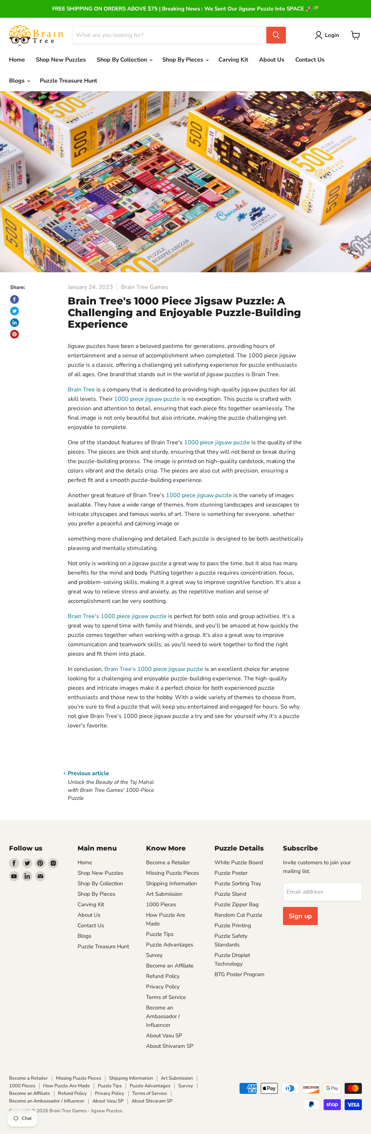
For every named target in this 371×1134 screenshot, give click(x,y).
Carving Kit (233, 60)
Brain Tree (81, 390)
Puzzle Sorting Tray (237, 883)
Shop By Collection (123, 60)
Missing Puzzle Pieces (172, 873)
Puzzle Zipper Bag (236, 904)
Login (332, 35)
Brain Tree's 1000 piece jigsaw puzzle (117, 616)
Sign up (300, 916)
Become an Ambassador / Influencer (163, 1016)
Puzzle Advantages (169, 944)
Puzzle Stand (230, 894)
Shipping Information (171, 883)
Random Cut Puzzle (238, 915)
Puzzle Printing (232, 925)
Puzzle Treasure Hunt (68, 81)
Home (17, 60)
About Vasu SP (164, 1035)
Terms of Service (166, 997)
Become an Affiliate (169, 965)
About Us (271, 60)
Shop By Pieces (96, 894)
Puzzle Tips (160, 934)
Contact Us (310, 60)
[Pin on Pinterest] (14, 334)
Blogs (17, 81)
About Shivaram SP (169, 1046)
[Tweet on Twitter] (14, 311)
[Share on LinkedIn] (14, 322)
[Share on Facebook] (14, 299)
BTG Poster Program (239, 974)
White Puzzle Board (238, 862)
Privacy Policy (163, 986)
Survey (154, 955)
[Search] (276, 35)
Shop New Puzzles (61, 60)
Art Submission (164, 894)
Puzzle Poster (230, 873)
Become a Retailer (168, 862)
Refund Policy (163, 976)
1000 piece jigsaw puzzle (147, 399)
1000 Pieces (161, 904)
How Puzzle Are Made (66, 1086)
